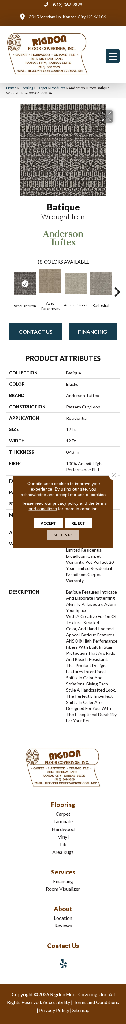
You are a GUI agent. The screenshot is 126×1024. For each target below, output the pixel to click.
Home (11, 87)
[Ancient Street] (75, 283)
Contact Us (36, 331)
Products (57, 87)
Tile (63, 844)
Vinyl (63, 837)
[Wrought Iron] (25, 283)
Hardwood (63, 829)
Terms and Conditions (96, 1002)
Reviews (63, 925)
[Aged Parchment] (50, 281)
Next (116, 283)
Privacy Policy (54, 1010)
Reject (78, 523)
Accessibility (56, 1002)
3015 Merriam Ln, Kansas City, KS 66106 (67, 16)
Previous (9, 283)
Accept (48, 523)
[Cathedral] (101, 284)
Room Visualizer (63, 889)
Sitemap (81, 1010)
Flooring (26, 87)
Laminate (63, 821)
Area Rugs (63, 852)
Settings (63, 535)
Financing (92, 331)
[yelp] (63, 963)
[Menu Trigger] (113, 56)
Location (63, 918)
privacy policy (66, 503)
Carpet (41, 87)
